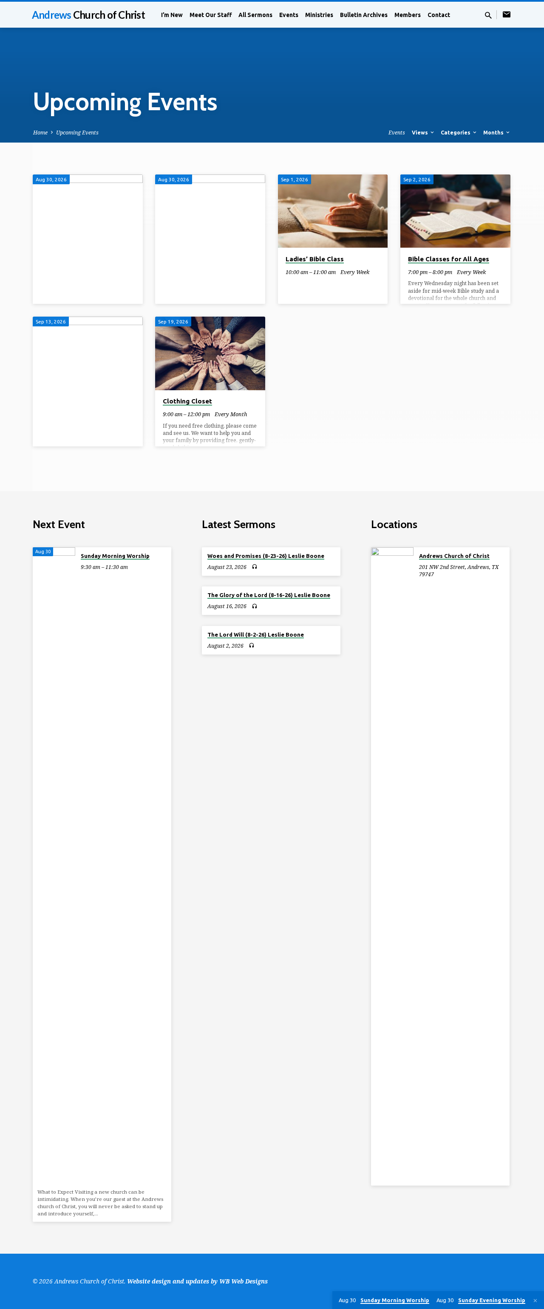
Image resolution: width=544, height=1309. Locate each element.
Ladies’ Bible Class (315, 259)
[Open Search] (488, 15)
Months (494, 132)
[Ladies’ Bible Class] (333, 211)
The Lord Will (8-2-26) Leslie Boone (255, 634)
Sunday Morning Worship (115, 556)
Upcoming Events (77, 132)
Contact (439, 14)
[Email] (506, 14)
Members (407, 14)
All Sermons (255, 14)
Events (288, 14)
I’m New (172, 14)
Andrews (88, 15)
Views (420, 132)
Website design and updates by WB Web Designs (197, 1281)
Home (40, 132)
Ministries (319, 14)
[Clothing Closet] (210, 353)
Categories (456, 132)
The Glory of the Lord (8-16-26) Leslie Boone (268, 595)
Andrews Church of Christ (454, 556)
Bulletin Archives (364, 14)
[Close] (535, 1300)
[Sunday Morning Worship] (54, 866)
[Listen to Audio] (254, 567)
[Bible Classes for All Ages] (455, 211)
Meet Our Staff (211, 14)
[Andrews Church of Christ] (392, 866)
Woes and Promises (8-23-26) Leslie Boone (265, 556)
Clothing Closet (187, 401)
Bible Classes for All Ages (448, 259)
